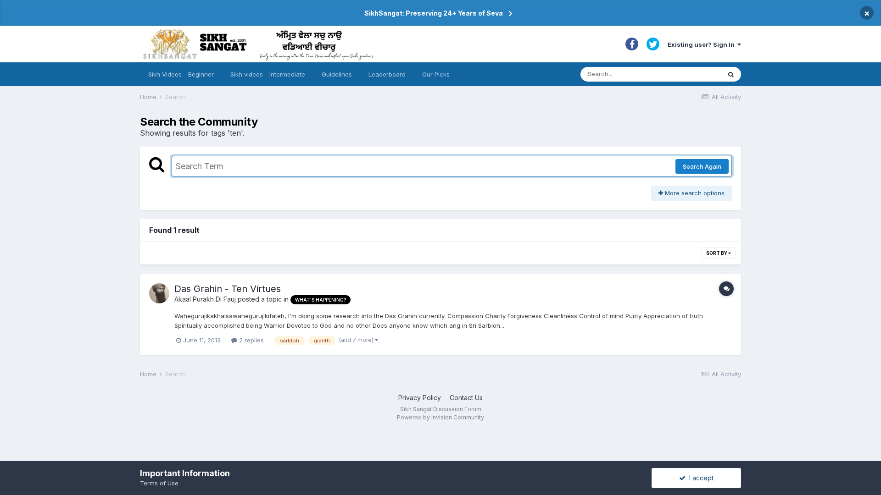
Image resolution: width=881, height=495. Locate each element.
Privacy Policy (419, 398)
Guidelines (337, 74)
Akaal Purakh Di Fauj (205, 299)
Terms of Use (159, 483)
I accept (700, 478)
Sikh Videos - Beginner (181, 74)
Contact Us (466, 398)
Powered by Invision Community (440, 417)
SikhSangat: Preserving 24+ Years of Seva (433, 13)
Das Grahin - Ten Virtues (227, 288)
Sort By (717, 253)
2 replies (250, 340)
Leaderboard (387, 74)
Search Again (702, 166)
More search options (694, 193)
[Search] (731, 74)
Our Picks (436, 74)
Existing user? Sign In (702, 44)
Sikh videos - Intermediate (267, 74)
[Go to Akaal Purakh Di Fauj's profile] (159, 293)
